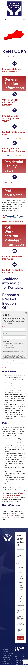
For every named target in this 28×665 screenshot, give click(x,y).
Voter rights (8, 182)
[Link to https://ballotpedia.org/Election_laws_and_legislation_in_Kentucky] (14, 126)
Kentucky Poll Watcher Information (13, 271)
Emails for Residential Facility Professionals (21, 591)
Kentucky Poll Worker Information (12, 257)
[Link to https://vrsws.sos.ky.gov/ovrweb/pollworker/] (14, 251)
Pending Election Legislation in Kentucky (13, 149)
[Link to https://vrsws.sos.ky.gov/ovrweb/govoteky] (14, 94)
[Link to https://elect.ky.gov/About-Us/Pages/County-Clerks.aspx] (14, 110)
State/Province (20, 556)
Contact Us (22, 664)
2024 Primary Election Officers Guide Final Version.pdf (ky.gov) (13, 495)
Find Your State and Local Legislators (11, 70)
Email (18, 548)
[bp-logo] (14, 138)
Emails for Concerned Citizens (21, 574)
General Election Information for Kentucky (10, 102)
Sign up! (20, 638)
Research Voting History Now (12, 221)
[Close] (26, 313)
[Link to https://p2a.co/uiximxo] (14, 63)
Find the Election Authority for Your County (11, 118)
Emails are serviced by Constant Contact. (20, 633)
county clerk (9, 515)
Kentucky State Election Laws (13, 133)
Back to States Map (14, 57)
